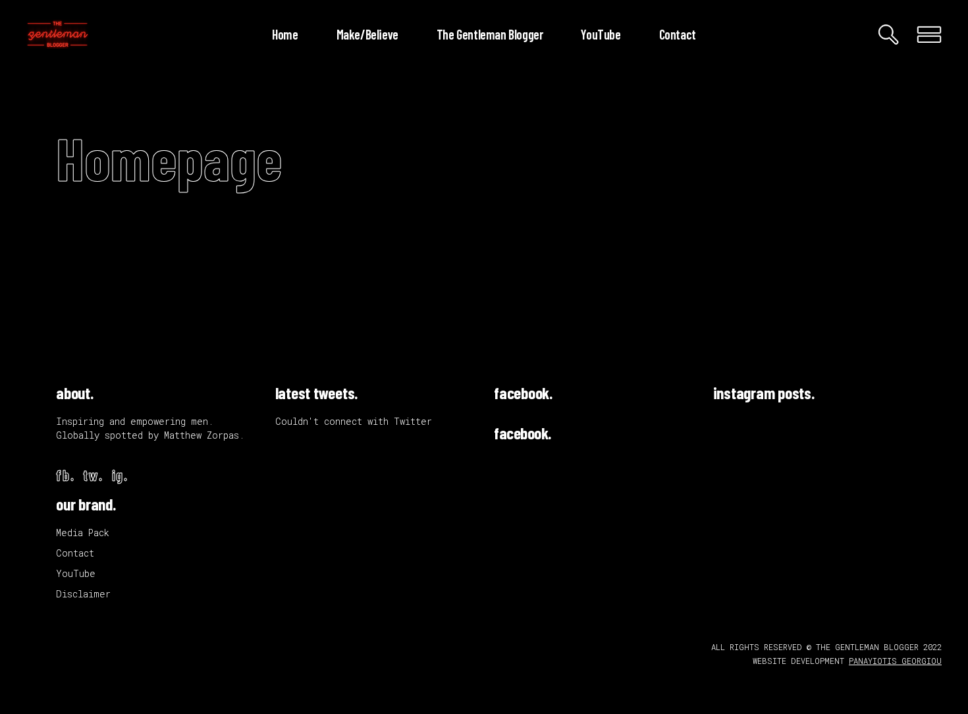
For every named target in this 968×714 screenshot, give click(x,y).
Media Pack (82, 532)
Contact (75, 553)
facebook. (523, 392)
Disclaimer (83, 594)
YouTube (75, 573)
